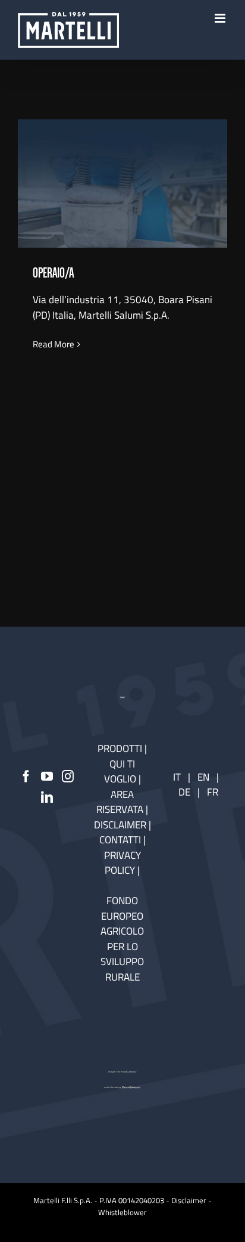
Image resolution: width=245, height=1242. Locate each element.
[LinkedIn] (47, 797)
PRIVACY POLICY (122, 863)
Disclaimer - (191, 1200)
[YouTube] (47, 776)
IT (177, 777)
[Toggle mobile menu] (221, 18)
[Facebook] (26, 776)
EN (203, 777)
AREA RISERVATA (121, 802)
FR (212, 792)
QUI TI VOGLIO (120, 771)
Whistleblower (122, 1212)
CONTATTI (121, 839)
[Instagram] (68, 776)
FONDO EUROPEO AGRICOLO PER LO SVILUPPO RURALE (122, 939)
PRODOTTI (120, 748)
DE (185, 792)
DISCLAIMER (121, 825)
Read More (53, 344)
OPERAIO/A (122, 174)
